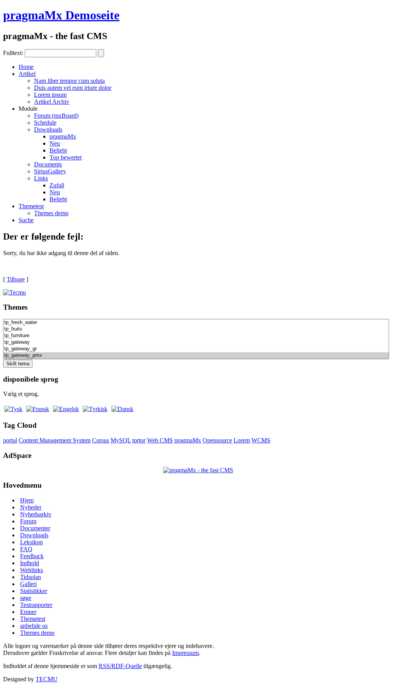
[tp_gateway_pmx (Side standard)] (196, 355)
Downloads (48, 129)
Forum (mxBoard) (56, 115)
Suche (26, 220)
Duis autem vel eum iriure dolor (72, 87)
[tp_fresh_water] (196, 322)
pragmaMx (63, 136)
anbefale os (34, 625)
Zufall (57, 185)
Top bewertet (66, 157)
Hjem (27, 500)
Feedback (32, 556)
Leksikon (31, 542)
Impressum (185, 653)
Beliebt (58, 150)
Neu (55, 143)
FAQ (26, 549)
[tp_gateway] (196, 342)
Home (26, 66)
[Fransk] (37, 409)
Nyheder (30, 507)
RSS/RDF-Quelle (120, 666)
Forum (28, 521)
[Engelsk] (66, 409)
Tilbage (16, 279)
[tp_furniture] (196, 336)
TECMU (47, 679)
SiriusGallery (50, 171)
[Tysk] (13, 409)
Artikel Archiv (51, 101)
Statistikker (33, 591)
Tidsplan (30, 577)
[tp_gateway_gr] (196, 349)
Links (41, 178)
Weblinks (31, 570)
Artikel (27, 73)
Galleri (28, 584)
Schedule (45, 122)
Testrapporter (36, 605)
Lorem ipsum (50, 94)
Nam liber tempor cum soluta (69, 80)
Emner (28, 611)
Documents (48, 164)
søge (25, 598)
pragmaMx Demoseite (61, 15)
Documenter (35, 528)
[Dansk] (122, 409)
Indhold (29, 563)
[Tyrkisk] (95, 409)
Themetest (31, 206)
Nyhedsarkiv (35, 514)
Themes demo (51, 213)
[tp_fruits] (196, 329)
